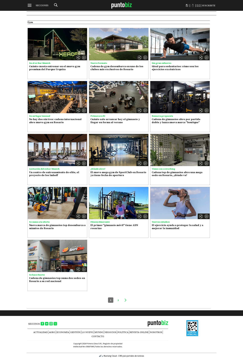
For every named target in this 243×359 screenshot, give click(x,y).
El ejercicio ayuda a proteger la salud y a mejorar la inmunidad (177, 226)
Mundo (98, 332)
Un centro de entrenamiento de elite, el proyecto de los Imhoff (54, 173)
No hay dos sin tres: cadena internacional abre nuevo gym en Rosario (55, 120)
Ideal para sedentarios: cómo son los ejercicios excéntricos (175, 68)
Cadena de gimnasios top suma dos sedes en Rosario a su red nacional (57, 279)
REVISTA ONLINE (139, 332)
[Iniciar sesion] (192, 5)
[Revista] (186, 5)
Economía (63, 332)
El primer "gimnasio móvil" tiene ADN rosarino (114, 226)
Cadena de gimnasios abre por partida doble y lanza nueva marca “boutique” (176, 120)
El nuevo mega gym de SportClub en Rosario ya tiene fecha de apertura (118, 173)
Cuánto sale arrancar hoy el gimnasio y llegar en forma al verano (115, 120)
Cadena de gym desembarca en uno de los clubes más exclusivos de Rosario (116, 68)
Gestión (75, 332)
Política (123, 332)
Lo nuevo (87, 332)
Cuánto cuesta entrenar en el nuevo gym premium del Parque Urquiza (54, 68)
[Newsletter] (198, 5)
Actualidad (40, 332)
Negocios (110, 332)
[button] (84, 57)
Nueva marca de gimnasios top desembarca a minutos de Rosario (57, 226)
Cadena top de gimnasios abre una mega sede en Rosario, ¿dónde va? (177, 173)
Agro (52, 332)
